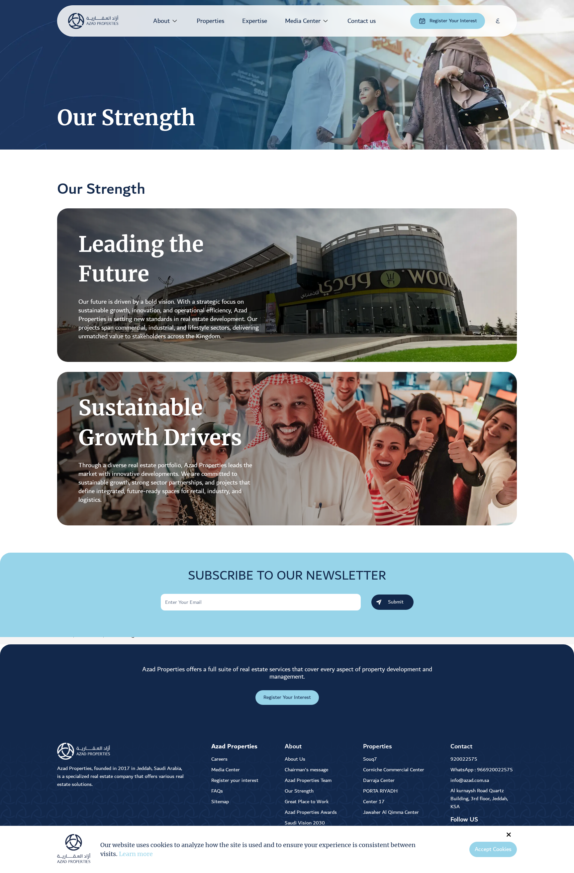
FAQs (217, 791)
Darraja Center (379, 780)
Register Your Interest (453, 20)
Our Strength (299, 791)
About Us (295, 759)
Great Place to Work (307, 801)
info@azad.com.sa (469, 780)
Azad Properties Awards (311, 812)
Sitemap (220, 801)
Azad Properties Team (308, 780)
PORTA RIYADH (380, 791)
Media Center (303, 21)
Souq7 (370, 759)
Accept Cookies (493, 849)
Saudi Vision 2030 (305, 822)
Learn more (136, 854)
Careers (219, 759)
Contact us (361, 21)
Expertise (254, 21)
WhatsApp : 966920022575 (481, 769)
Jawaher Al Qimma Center (391, 812)
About (161, 21)
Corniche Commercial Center (393, 769)
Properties (210, 21)
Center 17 (374, 801)
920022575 (463, 759)
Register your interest (234, 780)
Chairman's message (306, 769)
